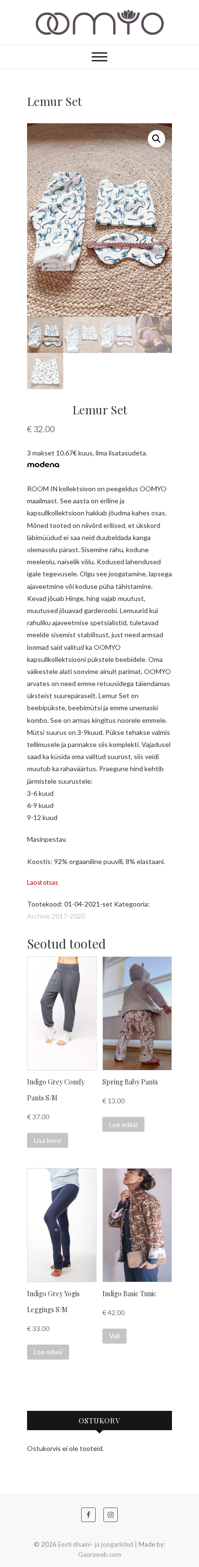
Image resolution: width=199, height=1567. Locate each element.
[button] (156, 138)
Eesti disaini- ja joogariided (95, 1544)
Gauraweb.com (99, 1554)
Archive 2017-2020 (56, 916)
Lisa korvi (47, 1140)
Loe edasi (123, 1124)
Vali (114, 1336)
